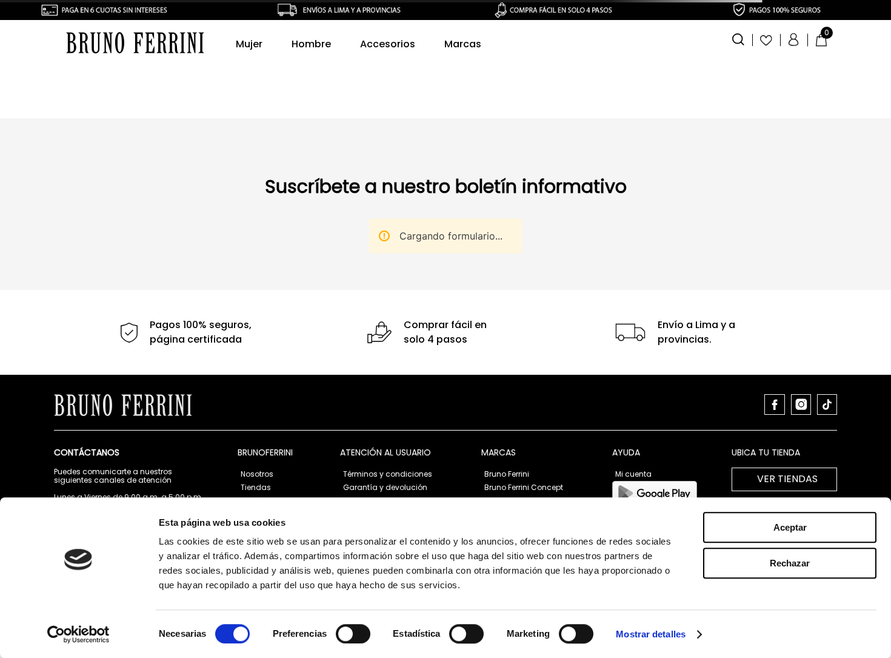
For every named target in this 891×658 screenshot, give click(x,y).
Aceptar (790, 527)
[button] (738, 38)
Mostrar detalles (651, 634)
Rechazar (790, 563)
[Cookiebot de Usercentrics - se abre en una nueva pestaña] (78, 634)
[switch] (353, 633)
